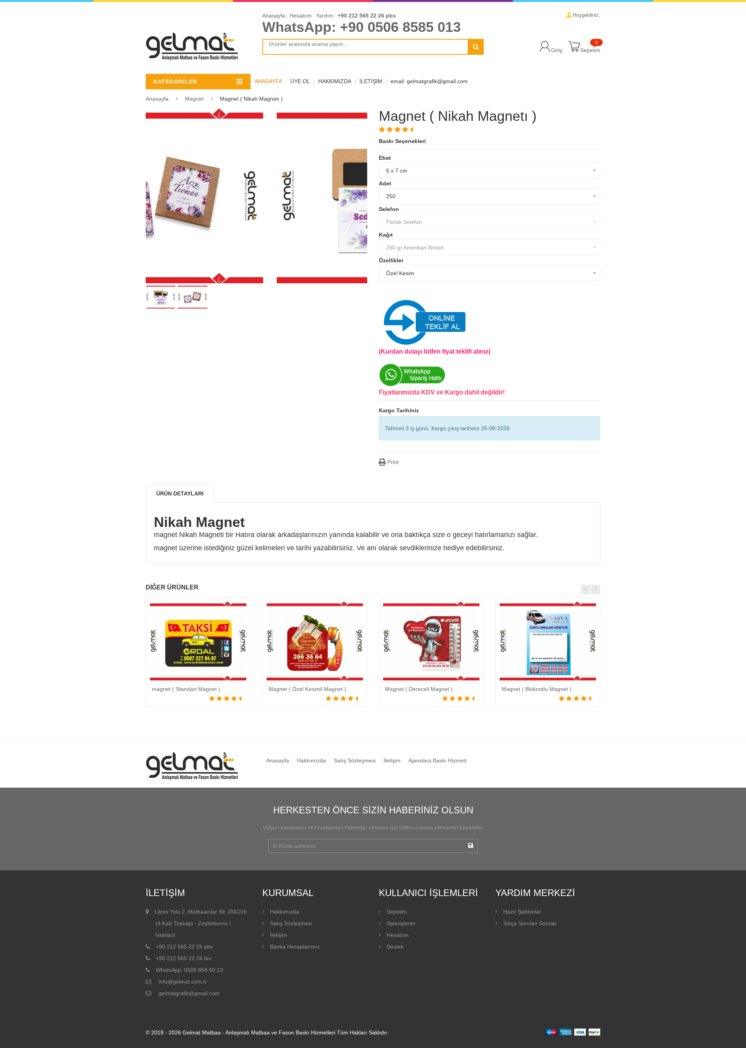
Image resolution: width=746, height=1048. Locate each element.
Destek (395, 946)
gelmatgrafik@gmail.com (188, 993)
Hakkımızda (334, 81)
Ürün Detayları (180, 493)
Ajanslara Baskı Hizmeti (437, 760)
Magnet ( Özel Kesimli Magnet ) (307, 689)
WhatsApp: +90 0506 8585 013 (361, 27)
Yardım (324, 15)
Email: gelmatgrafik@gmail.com (429, 81)
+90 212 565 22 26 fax (183, 958)
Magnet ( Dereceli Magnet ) (419, 689)
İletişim (370, 81)
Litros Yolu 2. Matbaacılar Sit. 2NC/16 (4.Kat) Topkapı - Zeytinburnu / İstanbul (201, 923)
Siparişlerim (401, 923)
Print (392, 462)
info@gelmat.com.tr (182, 981)
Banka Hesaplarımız (295, 946)
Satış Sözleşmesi (355, 760)
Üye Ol (300, 81)
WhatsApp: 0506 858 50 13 (189, 970)
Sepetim (590, 50)
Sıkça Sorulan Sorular (530, 923)
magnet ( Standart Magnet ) (186, 689)
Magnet (194, 99)
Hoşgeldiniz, (585, 15)
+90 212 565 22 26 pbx (367, 15)
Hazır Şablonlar (522, 911)
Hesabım (300, 15)
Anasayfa (273, 15)
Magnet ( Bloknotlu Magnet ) (537, 689)
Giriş (556, 50)
